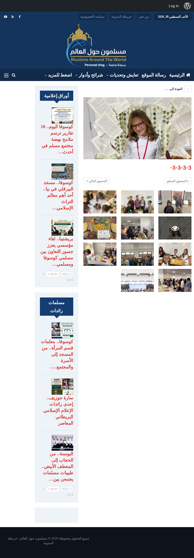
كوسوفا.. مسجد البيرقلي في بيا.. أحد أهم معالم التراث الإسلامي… (58, 195)
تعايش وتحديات (124, 74)
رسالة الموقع (154, 74)
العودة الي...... (173, 89)
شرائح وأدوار (91, 74)
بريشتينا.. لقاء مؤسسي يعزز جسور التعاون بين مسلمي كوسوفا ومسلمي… (56, 251)
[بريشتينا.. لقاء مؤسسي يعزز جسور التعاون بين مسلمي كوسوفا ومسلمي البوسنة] (62, 228)
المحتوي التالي (97, 181)
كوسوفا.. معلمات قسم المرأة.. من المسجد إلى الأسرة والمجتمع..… (57, 354)
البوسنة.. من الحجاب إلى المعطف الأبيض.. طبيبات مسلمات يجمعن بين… (57, 466)
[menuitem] (187, 6)
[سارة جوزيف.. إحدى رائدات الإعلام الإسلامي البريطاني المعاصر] (62, 386)
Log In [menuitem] (174, 6)
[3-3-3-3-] (174, 201)
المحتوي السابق (176, 181)
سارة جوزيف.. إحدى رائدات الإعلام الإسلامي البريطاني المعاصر (58, 410)
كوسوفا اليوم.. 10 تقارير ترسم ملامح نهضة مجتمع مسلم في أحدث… (57, 139)
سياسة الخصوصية (92, 16)
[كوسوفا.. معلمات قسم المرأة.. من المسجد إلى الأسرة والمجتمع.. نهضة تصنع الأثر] (62, 330)
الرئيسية (177, 74)
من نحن (143, 16)
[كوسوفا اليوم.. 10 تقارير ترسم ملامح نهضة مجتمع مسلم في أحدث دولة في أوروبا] (62, 115)
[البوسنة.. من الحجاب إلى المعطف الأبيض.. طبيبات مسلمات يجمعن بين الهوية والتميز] (62, 443)
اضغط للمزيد (60, 74)
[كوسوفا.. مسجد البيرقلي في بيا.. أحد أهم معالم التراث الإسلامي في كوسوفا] (62, 172)
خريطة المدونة (121, 16)
